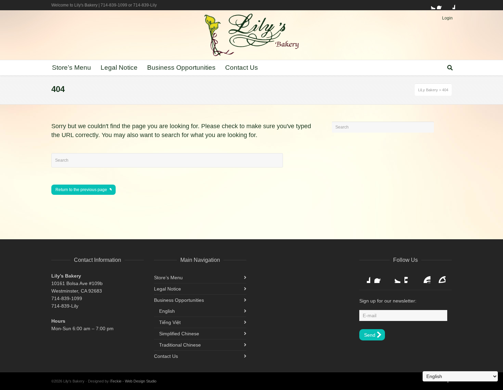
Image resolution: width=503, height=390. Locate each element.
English (167, 311)
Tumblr (440, 277)
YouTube (425, 277)
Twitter (431, 5)
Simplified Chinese (179, 333)
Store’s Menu (168, 277)
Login (447, 18)
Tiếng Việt (170, 322)
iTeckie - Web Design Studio (133, 381)
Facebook (441, 5)
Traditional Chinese (180, 345)
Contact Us (166, 356)
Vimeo (409, 277)
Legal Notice (167, 289)
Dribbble (451, 5)
